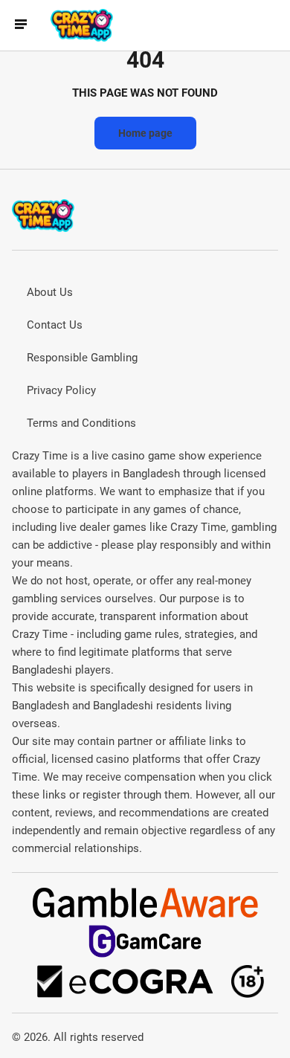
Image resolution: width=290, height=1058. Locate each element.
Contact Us (55, 325)
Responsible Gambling (82, 357)
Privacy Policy (61, 390)
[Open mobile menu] (21, 26)
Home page (145, 133)
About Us (50, 292)
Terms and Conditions (81, 423)
